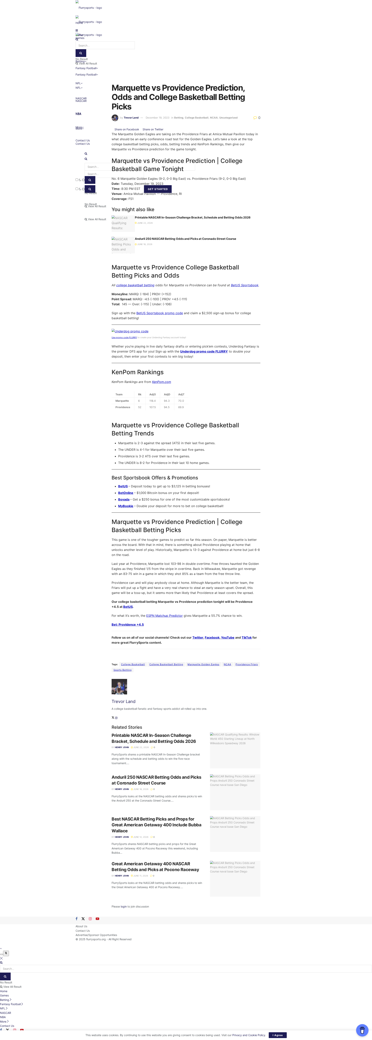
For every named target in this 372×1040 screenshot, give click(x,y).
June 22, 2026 (145, 223)
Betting (178, 117)
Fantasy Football (86, 74)
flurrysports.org (96, 939)
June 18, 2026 (144, 244)
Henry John (122, 747)
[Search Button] (86, 153)
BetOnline (125, 493)
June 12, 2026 (140, 837)
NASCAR (81, 100)
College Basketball (196, 117)
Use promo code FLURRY (124, 337)
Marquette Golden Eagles (203, 664)
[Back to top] (1, 948)
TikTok (247, 637)
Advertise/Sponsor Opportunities (96, 935)
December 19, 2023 (157, 117)
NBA (78, 114)
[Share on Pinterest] (164, 129)
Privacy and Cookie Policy (248, 1035)
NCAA (214, 117)
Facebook (212, 637)
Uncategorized (228, 117)
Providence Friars (247, 664)
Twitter (197, 637)
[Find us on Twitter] (83, 919)
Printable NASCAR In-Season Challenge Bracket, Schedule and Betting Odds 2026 (193, 217)
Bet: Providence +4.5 (128, 624)
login (124, 906)
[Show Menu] (77, 30)
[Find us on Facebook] (77, 919)
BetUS (123, 486)
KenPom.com (161, 382)
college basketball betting (135, 285)
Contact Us (83, 140)
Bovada (123, 499)
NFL (78, 87)
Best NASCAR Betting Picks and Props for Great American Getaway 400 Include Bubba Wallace (156, 825)
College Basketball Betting (166, 664)
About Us (81, 926)
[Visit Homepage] (89, 7)
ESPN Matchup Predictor (164, 616)
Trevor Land (131, 117)
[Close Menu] (1, 958)
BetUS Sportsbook (244, 285)
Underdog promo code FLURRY (204, 351)
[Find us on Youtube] (97, 919)
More (79, 127)
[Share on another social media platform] (168, 129)
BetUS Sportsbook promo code (159, 313)
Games (4, 995)
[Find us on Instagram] (90, 919)
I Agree (278, 1035)
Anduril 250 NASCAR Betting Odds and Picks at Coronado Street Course (185, 239)
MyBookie (125, 506)
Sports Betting (123, 669)
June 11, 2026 (140, 875)
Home (3, 991)
